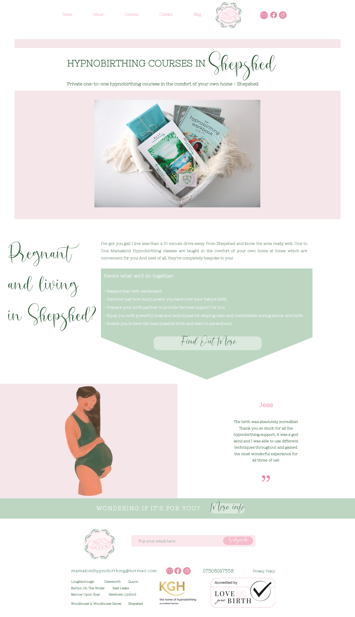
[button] (177, 153)
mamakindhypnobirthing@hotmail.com (114, 570)
